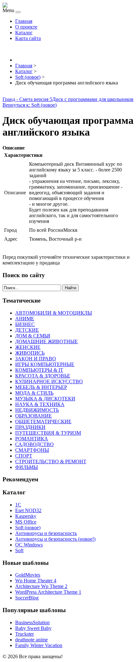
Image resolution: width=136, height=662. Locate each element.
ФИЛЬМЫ (26, 467)
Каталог (24, 32)
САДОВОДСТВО (34, 444)
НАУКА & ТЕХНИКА (40, 404)
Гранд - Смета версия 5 (27, 99)
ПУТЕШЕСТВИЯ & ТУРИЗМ (48, 433)
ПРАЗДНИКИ (30, 427)
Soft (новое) (27, 527)
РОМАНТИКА (31, 438)
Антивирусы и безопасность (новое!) (55, 539)
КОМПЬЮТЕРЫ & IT (39, 370)
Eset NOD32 (28, 510)
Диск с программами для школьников (92, 99)
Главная (23, 21)
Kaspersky (25, 516)
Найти (70, 287)
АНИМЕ (24, 318)
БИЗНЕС (25, 324)
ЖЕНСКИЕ (27, 347)
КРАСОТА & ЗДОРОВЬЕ (42, 375)
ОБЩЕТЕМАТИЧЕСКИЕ (43, 421)
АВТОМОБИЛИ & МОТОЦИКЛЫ (53, 313)
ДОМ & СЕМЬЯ (32, 335)
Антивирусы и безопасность (46, 533)
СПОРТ (23, 455)
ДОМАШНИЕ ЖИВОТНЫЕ (46, 341)
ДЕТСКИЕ (27, 330)
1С (18, 504)
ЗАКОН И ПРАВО (35, 358)
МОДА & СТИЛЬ (34, 393)
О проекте (26, 27)
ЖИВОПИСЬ (30, 353)
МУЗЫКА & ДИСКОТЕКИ (45, 398)
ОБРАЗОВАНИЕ (33, 415)
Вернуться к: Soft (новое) (30, 105)
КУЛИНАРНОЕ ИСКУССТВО (49, 381)
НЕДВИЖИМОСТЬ (37, 410)
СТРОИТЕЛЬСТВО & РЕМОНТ (50, 461)
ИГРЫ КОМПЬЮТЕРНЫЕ (44, 364)
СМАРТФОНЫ (32, 450)
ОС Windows (29, 544)
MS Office (25, 522)
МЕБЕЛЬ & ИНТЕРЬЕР (41, 387)
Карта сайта (28, 38)
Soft (19, 550)
